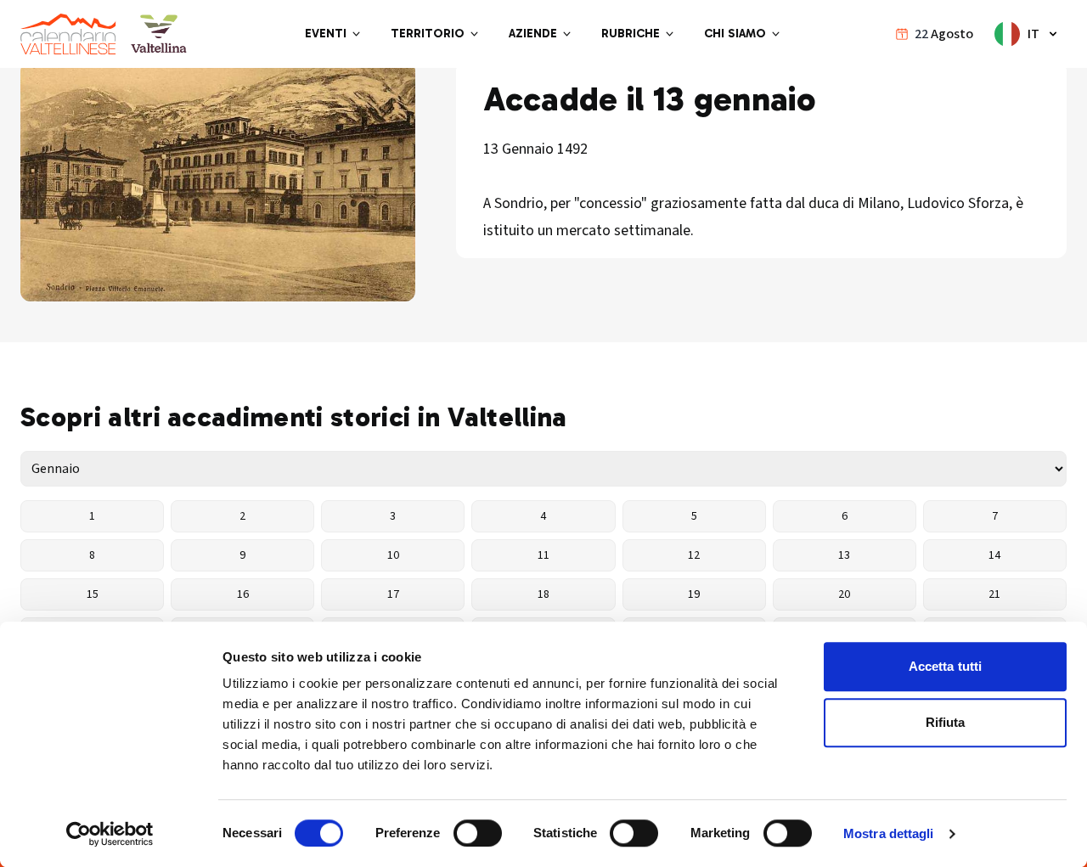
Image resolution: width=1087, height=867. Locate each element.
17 (393, 594)
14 (994, 555)
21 (994, 594)
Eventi (325, 33)
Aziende (533, 33)
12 (694, 555)
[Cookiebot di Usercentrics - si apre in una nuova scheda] (110, 834)
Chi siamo (735, 33)
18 (543, 594)
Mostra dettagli (888, 833)
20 (844, 594)
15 (93, 594)
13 (844, 555)
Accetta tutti (945, 666)
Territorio (428, 33)
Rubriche (630, 33)
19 (694, 594)
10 (393, 555)
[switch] (477, 833)
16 (243, 594)
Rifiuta (946, 722)
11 (543, 555)
